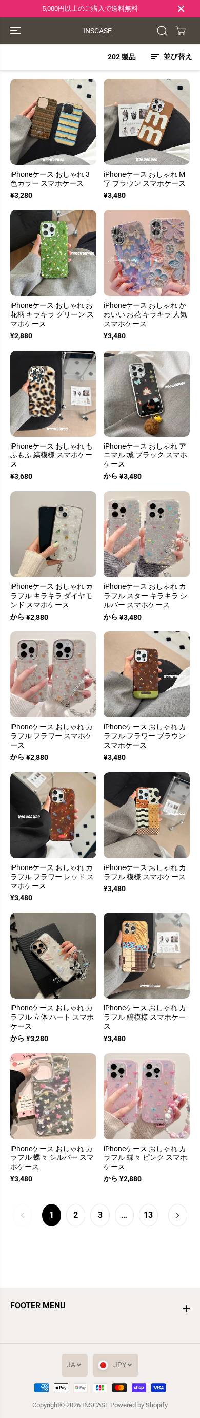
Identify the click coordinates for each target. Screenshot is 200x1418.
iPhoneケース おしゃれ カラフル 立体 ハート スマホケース (52, 1017)
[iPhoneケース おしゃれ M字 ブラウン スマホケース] (147, 122)
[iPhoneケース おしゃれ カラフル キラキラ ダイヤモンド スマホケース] (53, 534)
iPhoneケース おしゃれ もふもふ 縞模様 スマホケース (51, 455)
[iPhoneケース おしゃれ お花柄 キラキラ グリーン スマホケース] (53, 253)
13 (148, 1215)
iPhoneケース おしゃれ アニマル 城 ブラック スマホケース (145, 455)
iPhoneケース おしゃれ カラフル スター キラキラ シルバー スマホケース (145, 595)
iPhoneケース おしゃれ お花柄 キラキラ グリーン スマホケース (52, 314)
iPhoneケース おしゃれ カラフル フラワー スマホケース (51, 736)
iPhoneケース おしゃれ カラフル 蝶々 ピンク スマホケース (145, 1158)
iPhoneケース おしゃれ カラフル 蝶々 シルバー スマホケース (52, 1158)
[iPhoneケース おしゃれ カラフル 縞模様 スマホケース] (147, 956)
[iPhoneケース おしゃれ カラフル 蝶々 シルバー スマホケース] (53, 1096)
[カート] (180, 31)
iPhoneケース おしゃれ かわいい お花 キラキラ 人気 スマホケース (145, 314)
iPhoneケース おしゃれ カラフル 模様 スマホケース (145, 872)
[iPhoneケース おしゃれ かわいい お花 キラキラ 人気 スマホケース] (147, 253)
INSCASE (95, 1405)
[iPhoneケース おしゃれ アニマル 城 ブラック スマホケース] (147, 394)
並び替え (177, 56)
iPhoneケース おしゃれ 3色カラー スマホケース (50, 178)
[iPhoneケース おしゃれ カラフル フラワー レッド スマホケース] (53, 815)
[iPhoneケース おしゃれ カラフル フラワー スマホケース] (53, 674)
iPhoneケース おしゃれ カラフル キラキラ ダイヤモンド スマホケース (51, 595)
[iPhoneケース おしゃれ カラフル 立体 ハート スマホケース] (53, 956)
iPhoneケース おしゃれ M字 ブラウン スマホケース (145, 178)
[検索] (162, 31)
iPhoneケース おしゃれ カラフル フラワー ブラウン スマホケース (145, 736)
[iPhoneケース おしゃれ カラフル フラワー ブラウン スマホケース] (147, 674)
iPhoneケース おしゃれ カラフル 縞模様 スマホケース (145, 1017)
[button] (16, 30)
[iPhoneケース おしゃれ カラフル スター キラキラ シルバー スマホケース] (147, 534)
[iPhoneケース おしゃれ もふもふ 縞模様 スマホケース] (53, 394)
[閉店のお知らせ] (181, 8)
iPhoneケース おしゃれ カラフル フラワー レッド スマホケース (52, 876)
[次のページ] (178, 1215)
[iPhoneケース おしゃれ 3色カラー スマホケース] (53, 122)
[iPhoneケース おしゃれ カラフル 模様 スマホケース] (147, 815)
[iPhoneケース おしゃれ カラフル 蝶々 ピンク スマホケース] (147, 1096)
